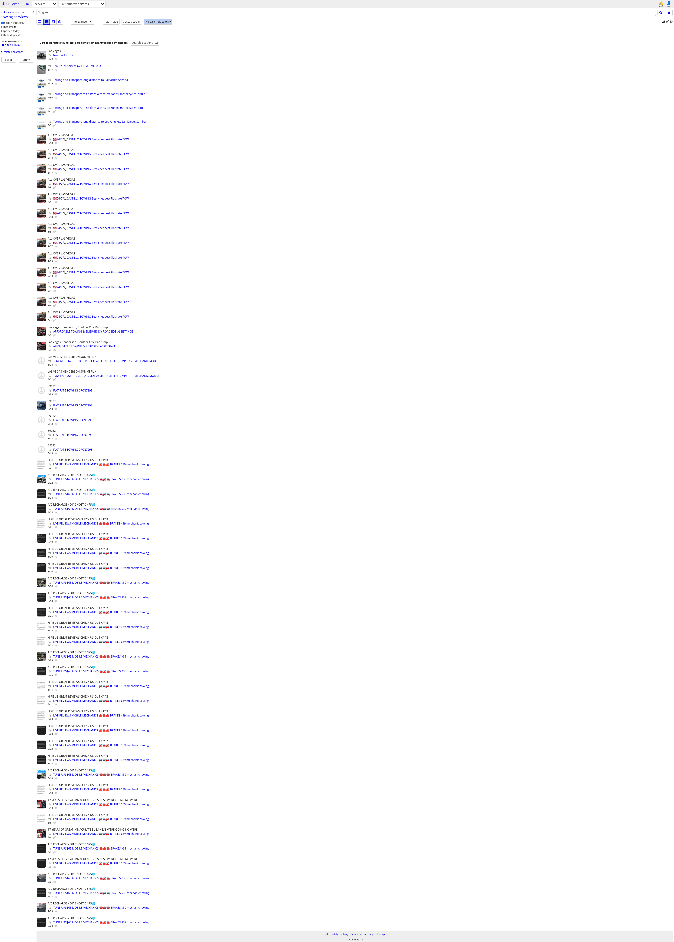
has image (10, 26)
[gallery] (53, 22)
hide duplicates (13, 35)
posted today (11, 31)
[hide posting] (56, 59)
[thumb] (46, 22)
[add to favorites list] (50, 55)
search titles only (14, 22)
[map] (60, 22)
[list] (40, 22)
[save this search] (669, 13)
